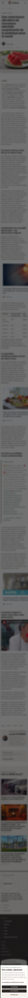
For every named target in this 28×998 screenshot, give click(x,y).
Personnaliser (14, 994)
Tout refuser (14, 987)
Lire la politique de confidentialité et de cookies (13, 982)
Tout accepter (14, 990)
